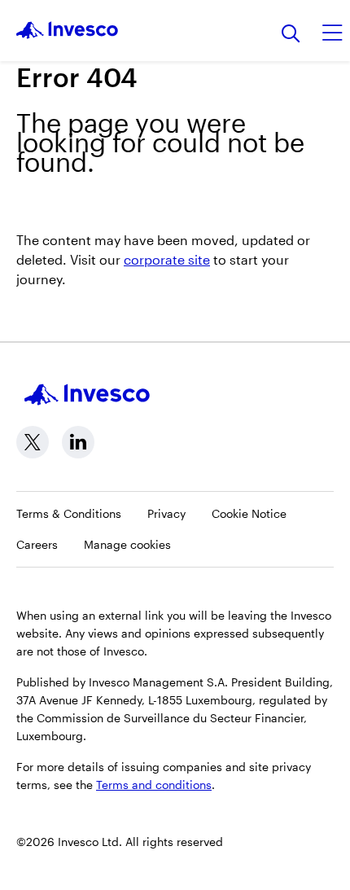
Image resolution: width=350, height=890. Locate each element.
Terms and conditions (154, 784)
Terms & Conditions (68, 513)
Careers (37, 544)
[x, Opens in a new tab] (32, 442)
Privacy (166, 513)
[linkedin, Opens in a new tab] (78, 442)
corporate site (167, 259)
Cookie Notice (249, 513)
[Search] (291, 35)
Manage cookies (127, 544)
